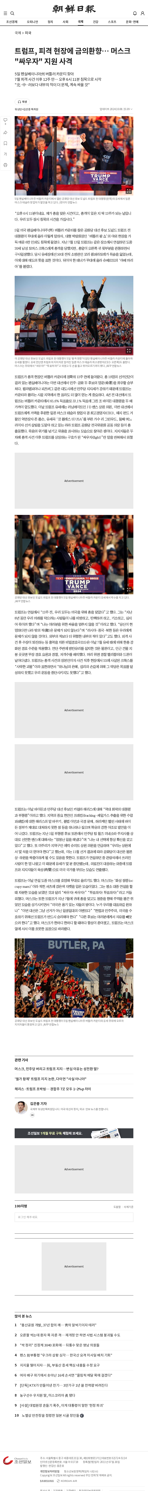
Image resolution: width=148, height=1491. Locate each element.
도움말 (117, 1207)
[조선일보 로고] (74, 9)
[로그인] (142, 13)
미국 (28, 33)
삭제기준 (128, 1207)
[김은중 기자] (21, 1107)
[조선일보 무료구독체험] (74, 1133)
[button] (5, 13)
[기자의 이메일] (32, 1116)
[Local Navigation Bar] (5, 13)
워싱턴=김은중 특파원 (26, 109)
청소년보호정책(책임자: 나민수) (81, 1471)
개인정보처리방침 (49, 1471)
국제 (18, 33)
